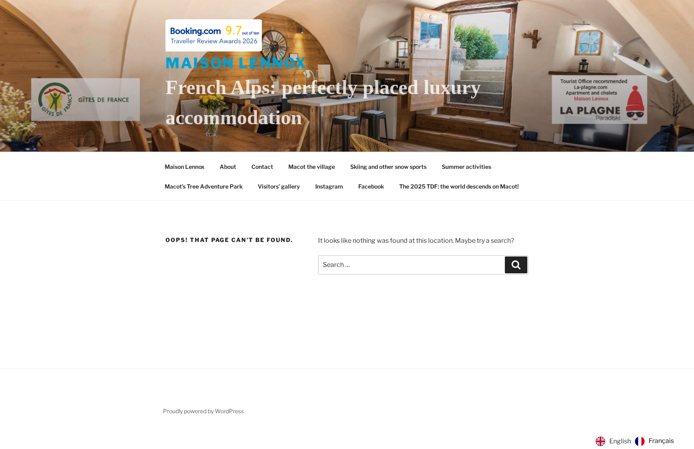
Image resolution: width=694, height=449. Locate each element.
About (228, 166)
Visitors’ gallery (279, 186)
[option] (654, 441)
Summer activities (466, 166)
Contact (262, 166)
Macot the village (311, 166)
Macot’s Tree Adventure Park (204, 186)
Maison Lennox (236, 63)
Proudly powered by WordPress (203, 411)
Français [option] (661, 441)
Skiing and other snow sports (388, 166)
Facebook (371, 186)
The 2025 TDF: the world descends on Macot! (459, 186)
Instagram (329, 186)
